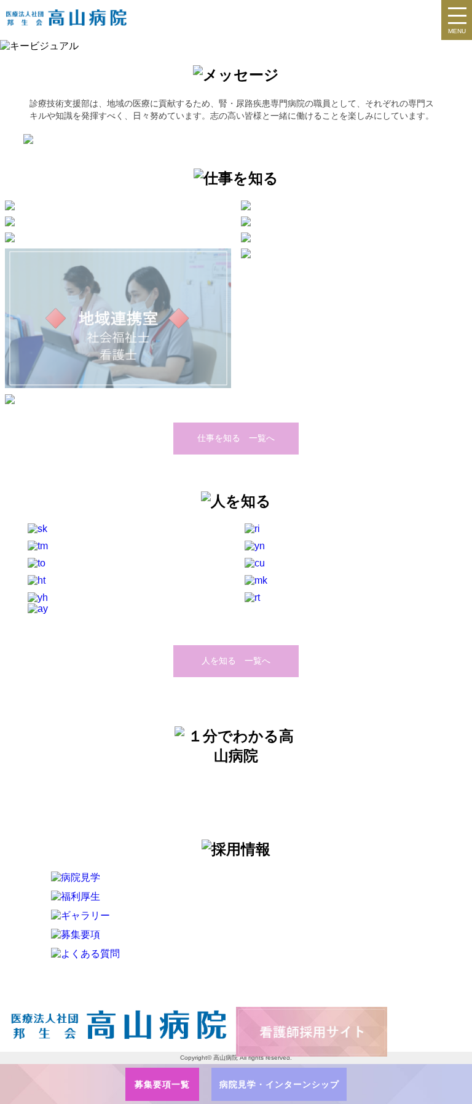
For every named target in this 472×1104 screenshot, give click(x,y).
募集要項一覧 (162, 1084)
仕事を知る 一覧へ (236, 438)
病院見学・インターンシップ (279, 1084)
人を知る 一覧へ (236, 660)
